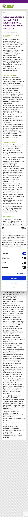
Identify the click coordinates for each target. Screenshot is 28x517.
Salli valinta (14, 283)
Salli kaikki (14, 278)
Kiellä (14, 288)
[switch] (24, 258)
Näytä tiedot (20, 273)
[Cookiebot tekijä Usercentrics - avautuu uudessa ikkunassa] (20, 228)
